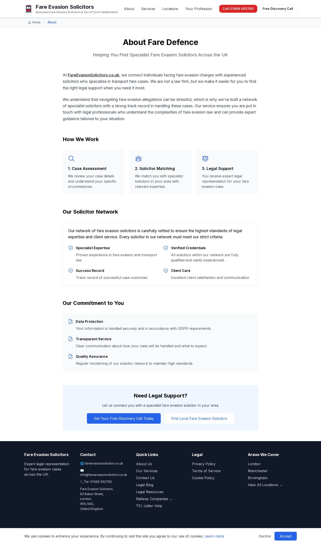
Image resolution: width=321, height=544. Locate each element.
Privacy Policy (204, 464)
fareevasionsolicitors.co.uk (104, 463)
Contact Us (145, 478)
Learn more (214, 536)
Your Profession (198, 9)
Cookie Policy (203, 478)
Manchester (258, 471)
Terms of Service (206, 471)
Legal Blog (144, 485)
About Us (144, 464)
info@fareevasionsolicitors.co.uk (103, 475)
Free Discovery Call (278, 8)
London (254, 464)
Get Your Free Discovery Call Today (124, 418)
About (129, 9)
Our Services (147, 471)
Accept (286, 536)
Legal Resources (150, 492)
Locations (170, 9)
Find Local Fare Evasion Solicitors (199, 418)
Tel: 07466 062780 (98, 482)
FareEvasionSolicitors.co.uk (93, 75)
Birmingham (258, 478)
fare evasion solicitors (116, 230)
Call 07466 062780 (238, 8)
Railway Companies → (154, 499)
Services (148, 9)
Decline (265, 536)
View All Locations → (265, 485)
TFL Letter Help (149, 506)
